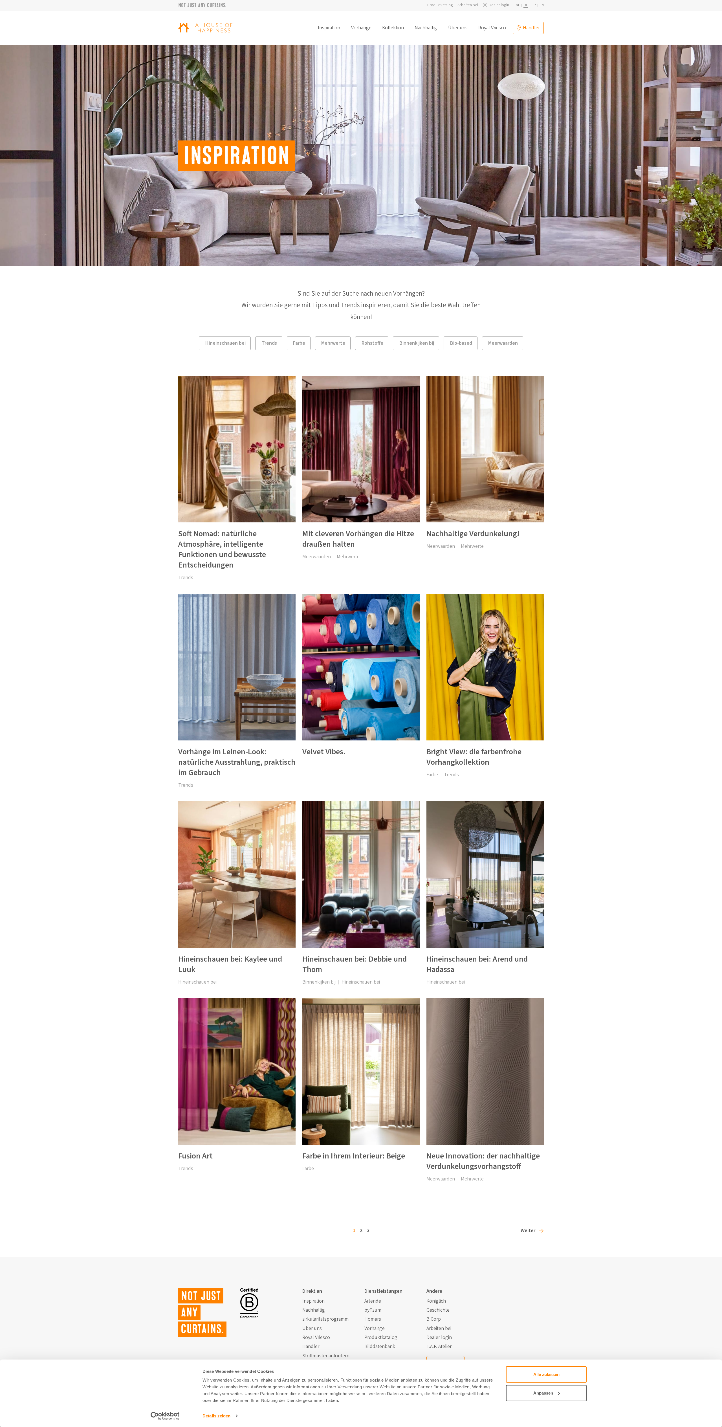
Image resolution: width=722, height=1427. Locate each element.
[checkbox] (225, 343)
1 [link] (354, 1230)
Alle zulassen (546, 1374)
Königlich (436, 1301)
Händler (310, 1347)
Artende (372, 1301)
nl (518, 5)
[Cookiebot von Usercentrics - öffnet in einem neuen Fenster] (165, 1416)
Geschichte (438, 1310)
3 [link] (368, 1230)
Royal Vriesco (492, 28)
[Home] (205, 27)
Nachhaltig (426, 28)
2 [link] (361, 1230)
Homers (372, 1319)
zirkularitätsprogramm (325, 1319)
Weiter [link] (528, 1230)
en (542, 5)
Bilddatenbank (379, 1347)
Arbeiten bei (467, 5)
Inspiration (329, 28)
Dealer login (499, 5)
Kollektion (393, 28)
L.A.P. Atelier (439, 1347)
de (525, 5)
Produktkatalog (440, 5)
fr (534, 5)
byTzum (372, 1310)
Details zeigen (216, 1415)
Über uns (458, 28)
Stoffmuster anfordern (325, 1356)
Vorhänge (361, 28)
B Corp (433, 1319)
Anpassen (543, 1392)
